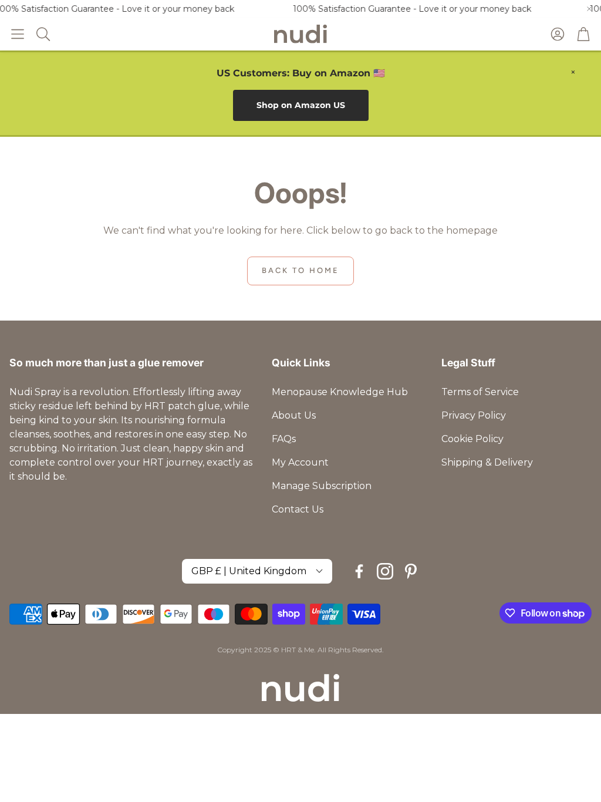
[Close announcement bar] (589, 9)
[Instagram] (385, 571)
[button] (17, 34)
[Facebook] (359, 571)
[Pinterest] (411, 571)
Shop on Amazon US (300, 105)
